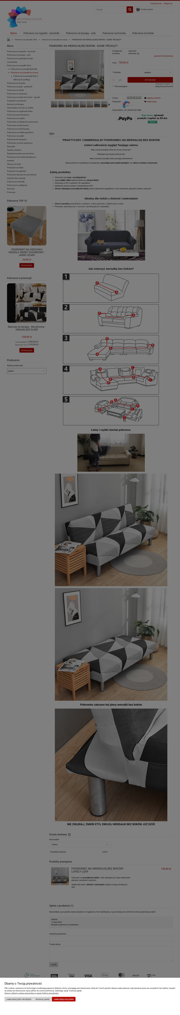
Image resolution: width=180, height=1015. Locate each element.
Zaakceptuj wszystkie (64, 999)
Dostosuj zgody (43, 999)
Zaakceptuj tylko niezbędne (18, 999)
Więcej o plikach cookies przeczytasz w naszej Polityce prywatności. (31, 993)
